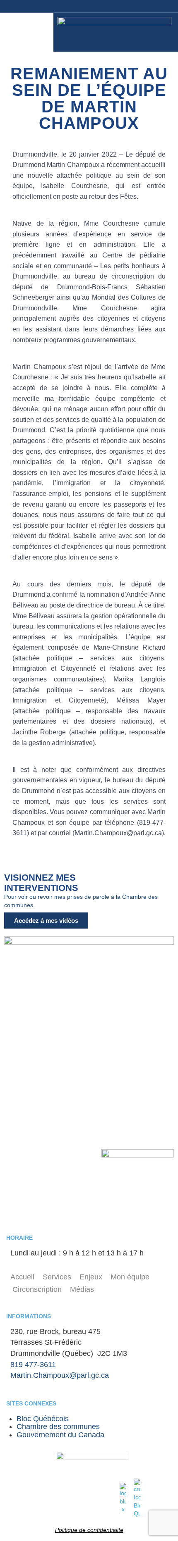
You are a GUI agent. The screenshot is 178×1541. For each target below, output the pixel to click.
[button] (28, 32)
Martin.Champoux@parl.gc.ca (59, 1375)
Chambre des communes (58, 1426)
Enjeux (90, 1277)
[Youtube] (102, 6)
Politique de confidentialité (89, 1530)
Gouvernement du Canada (60, 1435)
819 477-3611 (33, 1364)
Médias (82, 1289)
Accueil (22, 1277)
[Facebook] (83, 6)
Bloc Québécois (43, 1419)
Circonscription (37, 1289)
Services (57, 1277)
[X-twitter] (158, 6)
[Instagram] (120, 6)
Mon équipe (130, 1277)
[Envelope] (139, 6)
